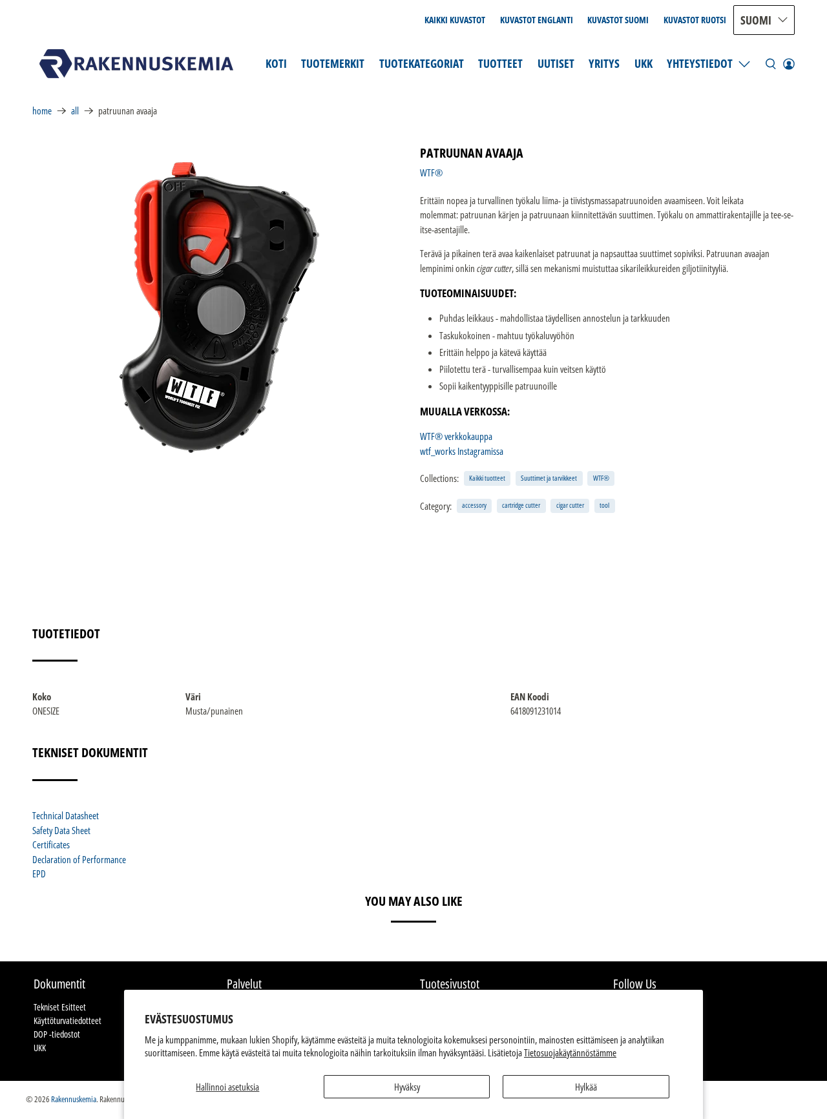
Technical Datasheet (65, 815)
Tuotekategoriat (421, 63)
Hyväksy (407, 1086)
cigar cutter (570, 505)
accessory (474, 505)
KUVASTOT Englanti (536, 20)
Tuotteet (500, 63)
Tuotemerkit (332, 63)
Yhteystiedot (700, 63)
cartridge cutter (521, 505)
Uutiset (556, 63)
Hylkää (586, 1086)
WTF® (431, 172)
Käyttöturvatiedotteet (67, 1020)
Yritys (604, 63)
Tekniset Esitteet (60, 1007)
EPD (39, 873)
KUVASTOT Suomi (618, 20)
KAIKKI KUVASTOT (454, 20)
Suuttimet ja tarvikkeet (549, 478)
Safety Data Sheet (61, 830)
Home (42, 111)
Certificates (51, 844)
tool (604, 505)
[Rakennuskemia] (136, 63)
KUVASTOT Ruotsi (695, 20)
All (75, 111)
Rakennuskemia (73, 1099)
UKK (643, 63)
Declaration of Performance (79, 859)
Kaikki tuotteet (487, 478)
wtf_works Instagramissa (461, 450)
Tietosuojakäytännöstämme (570, 1052)
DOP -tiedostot (57, 1034)
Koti (276, 63)
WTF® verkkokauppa (456, 436)
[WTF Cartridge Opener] (219, 307)
